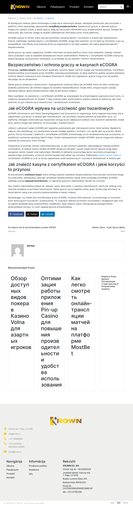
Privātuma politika (38, 466)
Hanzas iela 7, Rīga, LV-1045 (20, 429)
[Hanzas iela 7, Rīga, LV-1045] (5, 428)
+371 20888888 (15, 439)
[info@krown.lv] (5, 433)
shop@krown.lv (14, 452)
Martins (40, 18)
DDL (31, 474)
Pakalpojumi (58, 6)
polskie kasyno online (108, 155)
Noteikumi (34, 469)
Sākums (41, 6)
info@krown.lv (14, 434)
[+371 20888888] (5, 438)
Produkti (74, 6)
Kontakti (89, 6)
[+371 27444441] (5, 443)
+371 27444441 (15, 444)
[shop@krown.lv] (5, 451)
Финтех (51, 18)
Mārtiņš (31, 245)
